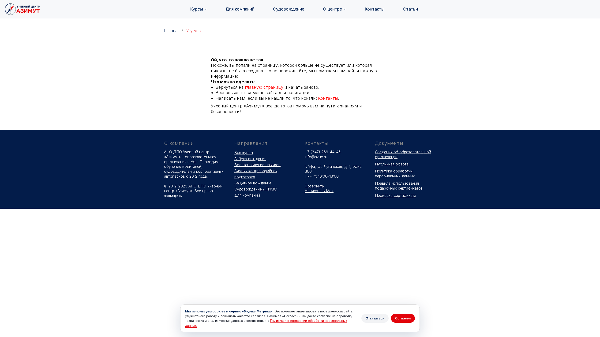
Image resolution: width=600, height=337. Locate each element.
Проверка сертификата (395, 195)
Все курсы (243, 152)
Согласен (403, 318)
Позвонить (314, 186)
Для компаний (239, 9)
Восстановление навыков (257, 164)
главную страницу (264, 87)
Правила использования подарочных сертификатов (399, 185)
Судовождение (288, 9)
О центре (332, 9)
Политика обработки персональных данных (395, 173)
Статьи (410, 9)
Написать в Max (319, 190)
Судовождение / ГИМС (255, 189)
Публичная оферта (392, 164)
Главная (172, 30)
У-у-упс (193, 30)
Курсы (196, 9)
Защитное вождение (252, 183)
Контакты (374, 9)
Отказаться (375, 318)
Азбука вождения (250, 158)
